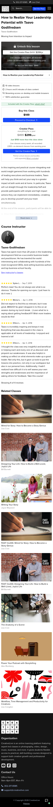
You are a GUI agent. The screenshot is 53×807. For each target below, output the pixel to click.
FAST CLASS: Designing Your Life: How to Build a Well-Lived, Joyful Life (24, 585)
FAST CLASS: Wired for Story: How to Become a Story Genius (23, 544)
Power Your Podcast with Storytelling (18, 663)
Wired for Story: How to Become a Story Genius (23, 425)
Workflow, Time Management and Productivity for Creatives (24, 702)
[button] (46, 800)
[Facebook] (9, 765)
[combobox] (21, 8)
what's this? (40, 104)
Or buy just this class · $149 (26, 65)
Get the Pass (39, 8)
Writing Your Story (9, 504)
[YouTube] (3, 765)
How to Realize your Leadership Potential (23, 75)
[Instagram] (14, 765)
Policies (26, 803)
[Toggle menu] (49, 8)
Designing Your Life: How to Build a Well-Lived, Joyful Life (23, 465)
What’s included (32, 158)
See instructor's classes (12, 272)
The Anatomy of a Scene (13, 624)
